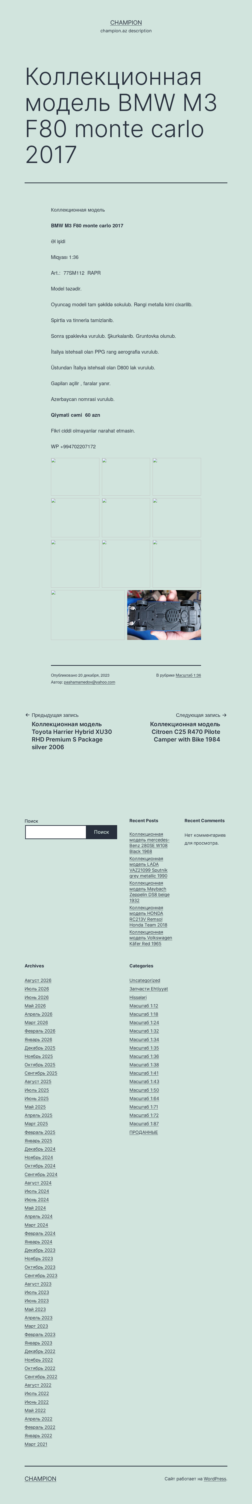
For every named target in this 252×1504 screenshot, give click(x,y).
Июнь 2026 (37, 997)
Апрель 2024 (39, 1216)
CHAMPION (126, 22)
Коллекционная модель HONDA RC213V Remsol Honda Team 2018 (148, 916)
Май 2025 (35, 1106)
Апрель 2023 (38, 1317)
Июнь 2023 (37, 1300)
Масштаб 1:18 (143, 1014)
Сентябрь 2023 (41, 1275)
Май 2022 (35, 1410)
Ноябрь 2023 (39, 1258)
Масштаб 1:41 (143, 1073)
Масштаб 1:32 (144, 1030)
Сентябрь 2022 (41, 1376)
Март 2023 (36, 1326)
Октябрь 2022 (40, 1368)
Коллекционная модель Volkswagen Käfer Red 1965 (150, 937)
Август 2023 (38, 1284)
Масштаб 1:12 (143, 1005)
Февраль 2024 (40, 1233)
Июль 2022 (37, 1393)
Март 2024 (36, 1225)
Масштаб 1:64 (144, 1098)
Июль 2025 (37, 1090)
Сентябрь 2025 (41, 1073)
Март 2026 (36, 1022)
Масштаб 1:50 (144, 1090)
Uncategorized (144, 980)
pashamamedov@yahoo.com (89, 682)
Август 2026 (38, 980)
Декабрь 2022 (40, 1351)
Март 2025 (36, 1123)
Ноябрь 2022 (39, 1359)
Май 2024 (35, 1208)
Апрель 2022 (38, 1418)
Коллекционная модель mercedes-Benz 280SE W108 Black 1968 (149, 843)
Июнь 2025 (37, 1098)
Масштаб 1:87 (144, 1123)
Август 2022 (38, 1385)
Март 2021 (36, 1444)
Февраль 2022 (40, 1427)
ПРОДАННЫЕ (143, 1132)
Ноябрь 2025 (39, 1056)
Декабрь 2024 (40, 1149)
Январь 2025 (38, 1140)
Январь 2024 (38, 1241)
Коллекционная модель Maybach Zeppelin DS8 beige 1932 (149, 891)
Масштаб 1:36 (188, 675)
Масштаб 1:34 (144, 1039)
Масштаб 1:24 (144, 1022)
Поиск (31, 821)
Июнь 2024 (37, 1199)
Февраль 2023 (40, 1334)
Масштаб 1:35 (144, 1048)
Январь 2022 (38, 1435)
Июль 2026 (37, 988)
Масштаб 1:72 (144, 1115)
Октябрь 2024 (40, 1165)
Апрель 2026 (38, 1014)
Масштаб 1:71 (143, 1106)
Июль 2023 (37, 1292)
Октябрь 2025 (40, 1064)
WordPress (215, 1478)
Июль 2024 (37, 1191)
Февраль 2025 (40, 1132)
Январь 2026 (38, 1039)
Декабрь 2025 (40, 1048)
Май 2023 (35, 1309)
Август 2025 (38, 1081)
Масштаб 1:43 (144, 1081)
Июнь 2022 (37, 1402)
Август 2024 (38, 1182)
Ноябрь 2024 (39, 1157)
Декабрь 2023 (40, 1250)
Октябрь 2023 (40, 1267)
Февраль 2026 (40, 1030)
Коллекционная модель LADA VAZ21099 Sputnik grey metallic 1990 (148, 867)
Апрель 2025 (38, 1115)
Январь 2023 (38, 1342)
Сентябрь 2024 (41, 1174)
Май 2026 (35, 1005)
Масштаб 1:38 (144, 1064)
